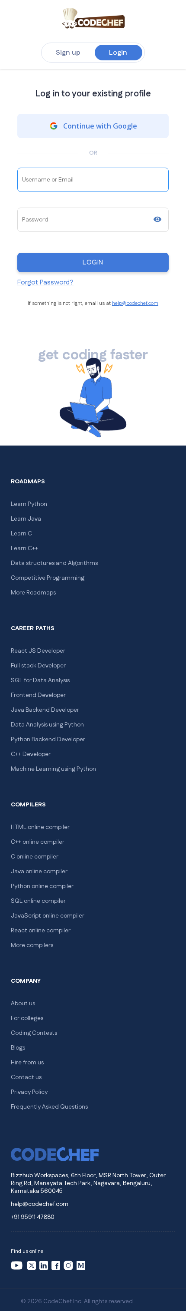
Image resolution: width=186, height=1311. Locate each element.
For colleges (27, 1018)
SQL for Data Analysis (40, 680)
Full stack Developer (38, 665)
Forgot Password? (45, 282)
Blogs (18, 1048)
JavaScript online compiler (47, 915)
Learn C (21, 533)
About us (23, 1003)
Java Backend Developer (45, 710)
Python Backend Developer (48, 739)
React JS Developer (38, 651)
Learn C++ (24, 548)
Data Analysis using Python (47, 724)
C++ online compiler (37, 842)
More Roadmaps (33, 592)
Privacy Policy (29, 1092)
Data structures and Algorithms (54, 563)
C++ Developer (31, 754)
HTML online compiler (40, 827)
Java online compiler (39, 871)
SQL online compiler (38, 901)
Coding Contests (34, 1033)
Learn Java (26, 519)
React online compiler (41, 930)
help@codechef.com (135, 303)
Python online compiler (42, 886)
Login (118, 53)
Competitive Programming (47, 578)
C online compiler (34, 856)
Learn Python (29, 504)
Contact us (26, 1077)
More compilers (32, 945)
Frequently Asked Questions (49, 1107)
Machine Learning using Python (53, 769)
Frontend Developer (38, 695)
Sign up (68, 53)
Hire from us (27, 1062)
